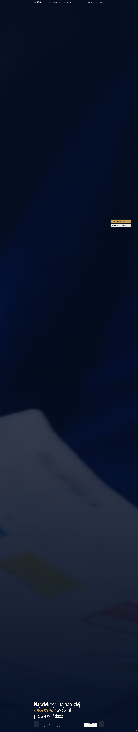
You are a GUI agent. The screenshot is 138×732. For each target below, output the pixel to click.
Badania (60, 2)
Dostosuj (91, 728)
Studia (50, 2)
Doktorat (55, 2)
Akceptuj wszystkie (91, 723)
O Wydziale (79, 2)
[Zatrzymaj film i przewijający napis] (136, 730)
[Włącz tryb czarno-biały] (91, 2)
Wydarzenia (66, 2)
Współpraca (72, 2)
